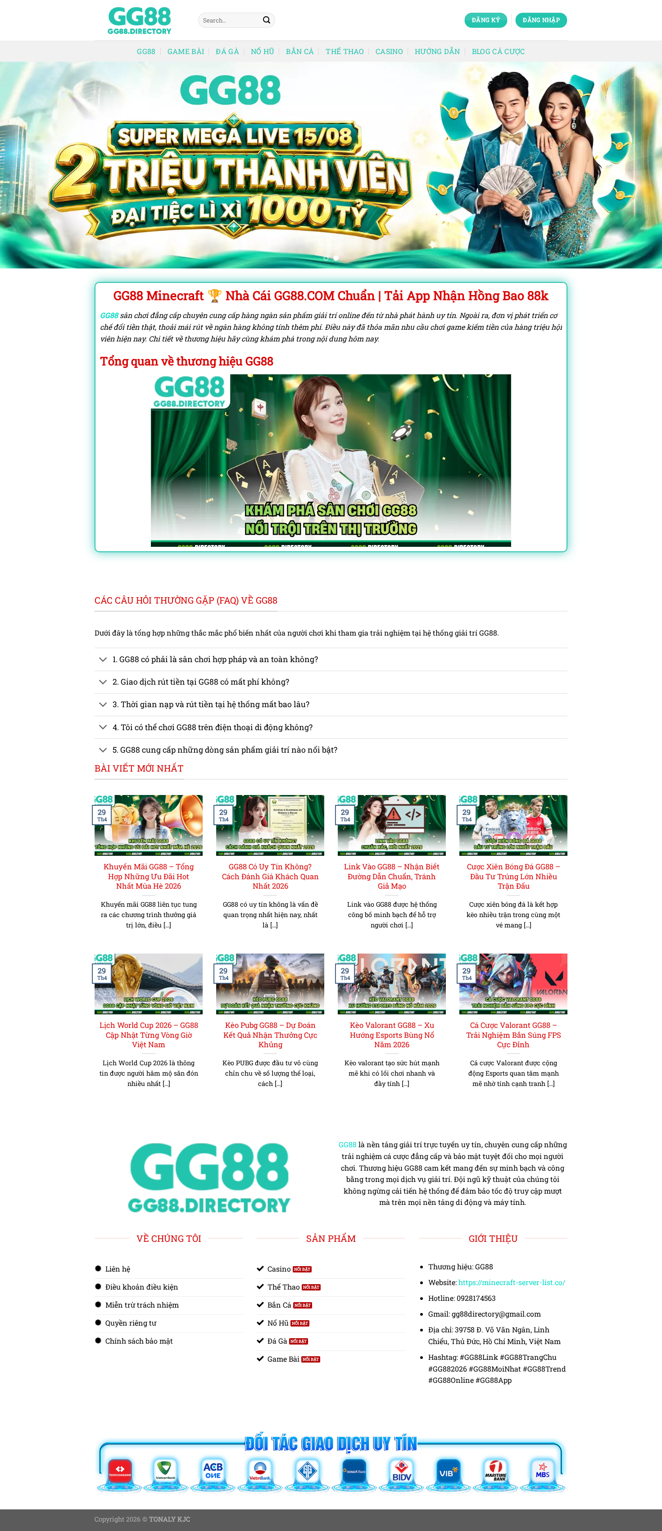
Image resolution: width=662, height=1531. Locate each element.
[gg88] (140, 20)
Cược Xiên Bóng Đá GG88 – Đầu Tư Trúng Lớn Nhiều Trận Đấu (513, 876)
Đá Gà (227, 51)
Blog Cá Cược (498, 51)
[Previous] (25, 165)
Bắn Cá (300, 51)
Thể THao (345, 51)
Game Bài (186, 51)
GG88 (146, 51)
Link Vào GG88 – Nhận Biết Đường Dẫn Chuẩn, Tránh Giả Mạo (392, 876)
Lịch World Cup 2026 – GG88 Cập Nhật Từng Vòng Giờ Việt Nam (149, 1034)
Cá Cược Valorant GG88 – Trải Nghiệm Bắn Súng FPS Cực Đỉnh (513, 1034)
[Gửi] (266, 20)
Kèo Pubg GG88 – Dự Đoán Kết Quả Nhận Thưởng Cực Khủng (270, 1034)
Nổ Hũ (263, 51)
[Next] (637, 165)
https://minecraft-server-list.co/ (511, 1282)
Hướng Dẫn (437, 51)
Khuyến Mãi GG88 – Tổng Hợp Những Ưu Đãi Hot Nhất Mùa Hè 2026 (149, 876)
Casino (389, 51)
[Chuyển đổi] (103, 660)
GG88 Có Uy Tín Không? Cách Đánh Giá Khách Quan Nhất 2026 (270, 876)
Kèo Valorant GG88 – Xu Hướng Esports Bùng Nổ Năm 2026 (392, 1034)
